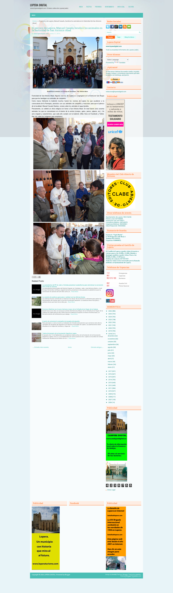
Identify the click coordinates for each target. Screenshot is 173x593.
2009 (110, 394)
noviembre (111, 339)
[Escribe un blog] (35, 277)
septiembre (112, 344)
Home (34, 21)
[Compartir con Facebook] (39, 277)
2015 (110, 377)
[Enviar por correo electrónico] (33, 277)
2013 (110, 382)
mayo (110, 356)
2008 (110, 397)
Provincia (98, 7)
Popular (110, 37)
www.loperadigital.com (41, 33)
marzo (110, 361)
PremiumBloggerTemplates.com (130, 576)
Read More (74, 291)
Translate (122, 62)
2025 (110, 314)
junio (109, 353)
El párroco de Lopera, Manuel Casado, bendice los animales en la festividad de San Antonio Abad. (67, 29)
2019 (110, 331)
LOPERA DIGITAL (38, 5)
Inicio (81, 7)
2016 (110, 374)
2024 (110, 317)
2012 (110, 385)
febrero (110, 364)
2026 (110, 311)
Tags (118, 37)
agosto (110, 347)
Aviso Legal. (121, 7)
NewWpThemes (117, 574)
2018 (110, 334)
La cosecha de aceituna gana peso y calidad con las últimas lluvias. (63, 297)
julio (109, 350)
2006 (110, 402)
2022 (110, 322)
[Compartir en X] (37, 277)
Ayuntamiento (109, 7)
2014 (110, 380)
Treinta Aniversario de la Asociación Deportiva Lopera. (59, 333)
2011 (110, 388)
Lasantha (138, 574)
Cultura (131, 7)
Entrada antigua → (97, 347)
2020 (110, 328)
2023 (110, 319)
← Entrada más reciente (40, 347)
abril (109, 359)
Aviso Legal (111, 490)
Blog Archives (129, 37)
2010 (110, 391)
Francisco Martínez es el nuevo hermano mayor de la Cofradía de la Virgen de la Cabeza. (70, 309)
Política (89, 7)
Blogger (67, 575)
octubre (110, 341)
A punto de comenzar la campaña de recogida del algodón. (61, 321)
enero (110, 367)
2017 (110, 371)
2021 (110, 325)
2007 (110, 399)
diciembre (111, 336)
